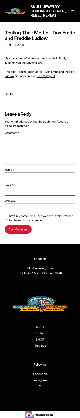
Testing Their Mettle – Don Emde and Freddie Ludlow (40, 35)
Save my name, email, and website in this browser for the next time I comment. (41, 218)
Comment (12, 132)
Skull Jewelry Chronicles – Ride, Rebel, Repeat (48, 11)
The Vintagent (46, 76)
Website (10, 200)
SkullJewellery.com (40, 268)
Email (9, 185)
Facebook (40, 374)
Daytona (31, 62)
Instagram (40, 380)
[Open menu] (73, 11)
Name (9, 169)
